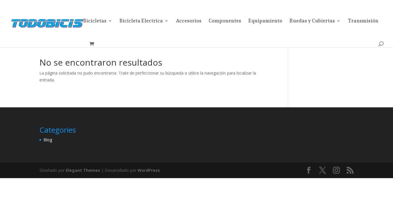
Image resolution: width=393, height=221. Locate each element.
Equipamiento (265, 21)
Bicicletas (94, 21)
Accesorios (188, 21)
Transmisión (363, 21)
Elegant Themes (83, 170)
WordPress (149, 170)
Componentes (225, 21)
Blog (47, 139)
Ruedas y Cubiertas (312, 21)
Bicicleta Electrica (141, 21)
